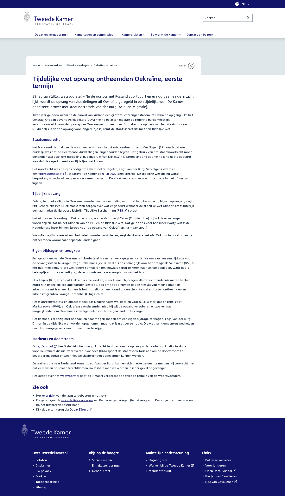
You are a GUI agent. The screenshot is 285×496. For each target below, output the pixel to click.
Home (36, 65)
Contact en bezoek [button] (200, 34)
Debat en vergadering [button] (51, 34)
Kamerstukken (53, 65)
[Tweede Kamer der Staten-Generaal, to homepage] (48, 18)
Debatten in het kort (106, 65)
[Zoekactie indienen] (248, 18)
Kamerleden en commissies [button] (94, 34)
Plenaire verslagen (77, 65)
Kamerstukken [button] (132, 34)
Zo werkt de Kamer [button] (165, 34)
